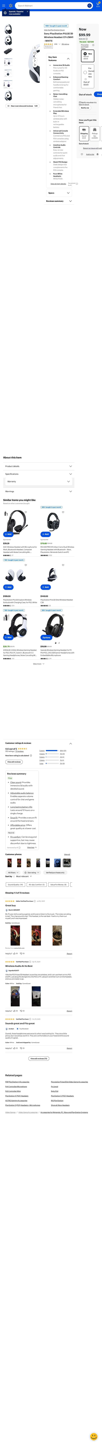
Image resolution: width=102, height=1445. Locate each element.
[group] (56, 44)
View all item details (58, 184)
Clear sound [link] (15, 782)
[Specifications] (70, 474)
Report (69, 954)
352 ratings (65, 44)
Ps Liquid (54, 1086)
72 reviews (19, 751)
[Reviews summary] (59, 44)
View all (67, 854)
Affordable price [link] (17, 825)
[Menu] (4, 5)
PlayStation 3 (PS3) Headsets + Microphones (22, 1105)
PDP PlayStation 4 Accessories (17, 1082)
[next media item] (34, 60)
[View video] (35, 65)
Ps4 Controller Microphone (16, 1086)
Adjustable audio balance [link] (21, 793)
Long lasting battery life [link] (21, 807)
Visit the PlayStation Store (54, 30)
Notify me (85, 108)
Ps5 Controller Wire (13, 1091)
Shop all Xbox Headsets (60, 1105)
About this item (12, 457)
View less (30, 847)
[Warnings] (70, 491)
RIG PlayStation (57, 1100)
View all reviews (14, 762)
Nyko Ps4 (54, 1091)
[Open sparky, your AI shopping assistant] (94, 1437)
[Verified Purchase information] (30, 962)
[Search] (89, 5)
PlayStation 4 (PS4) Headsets (16, 1096)
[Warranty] (68, 481)
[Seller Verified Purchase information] (35, 901)
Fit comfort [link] (15, 837)
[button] (31, 63)
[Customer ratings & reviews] (70, 742)
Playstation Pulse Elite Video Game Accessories (69, 1082)
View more (37, 664)
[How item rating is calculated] (31, 755)
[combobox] (54, 5)
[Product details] (70, 466)
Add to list (90, 154)
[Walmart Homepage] (10, 5)
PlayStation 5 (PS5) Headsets (62, 1096)
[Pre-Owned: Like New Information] (86, 79)
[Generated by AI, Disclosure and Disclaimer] (77, 184)
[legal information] (93, 45)
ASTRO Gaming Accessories (16, 1100)
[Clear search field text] (86, 5)
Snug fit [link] (14, 817)
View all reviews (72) (39, 1058)
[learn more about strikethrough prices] (87, 39)
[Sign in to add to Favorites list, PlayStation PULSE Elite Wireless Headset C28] (63, 565)
